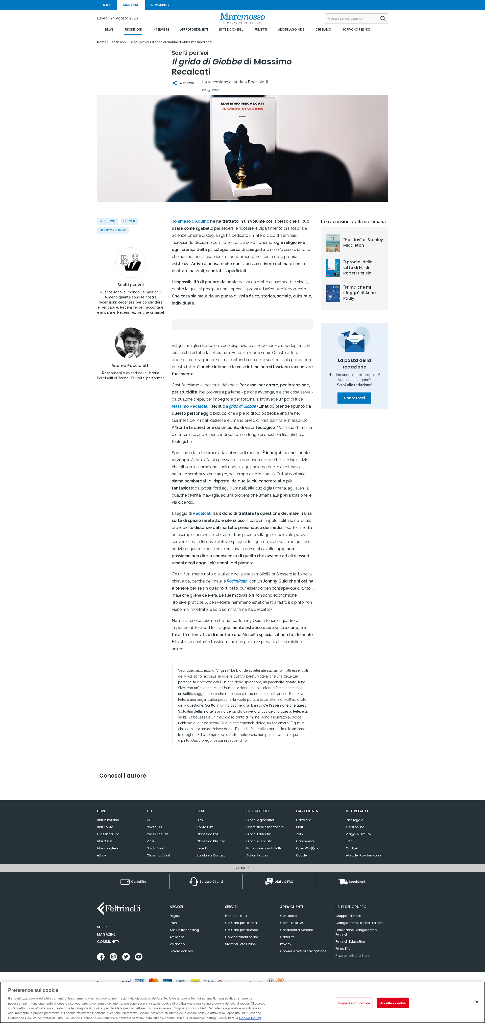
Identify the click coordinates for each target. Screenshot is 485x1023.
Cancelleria (305, 841)
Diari (299, 827)
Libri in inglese (107, 848)
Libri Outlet (104, 841)
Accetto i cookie (393, 1002)
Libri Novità (105, 827)
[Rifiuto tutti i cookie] (476, 1001)
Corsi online (355, 827)
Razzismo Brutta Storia (353, 956)
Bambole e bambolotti (263, 848)
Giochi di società (259, 841)
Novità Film (205, 827)
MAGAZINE (131, 5)
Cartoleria (303, 820)
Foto (349, 841)
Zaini (300, 834)
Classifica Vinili (159, 855)
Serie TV (202, 848)
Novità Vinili (155, 848)
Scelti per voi (130, 285)
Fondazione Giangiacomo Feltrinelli (356, 932)
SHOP (107, 5)
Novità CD (154, 827)
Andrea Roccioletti (130, 365)
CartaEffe (287, 937)
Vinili (150, 841)
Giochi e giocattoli (260, 820)
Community (108, 941)
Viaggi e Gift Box (358, 834)
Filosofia (129, 221)
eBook (101, 855)
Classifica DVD (208, 834)
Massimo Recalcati (113, 230)
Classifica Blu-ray (211, 841)
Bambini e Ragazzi (211, 855)
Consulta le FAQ (292, 923)
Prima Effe (342, 948)
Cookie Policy (250, 1017)
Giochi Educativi (259, 834)
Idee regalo (354, 820)
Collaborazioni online (241, 937)
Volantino (177, 944)
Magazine (106, 934)
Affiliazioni (177, 937)
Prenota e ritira (236, 916)
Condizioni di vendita (296, 930)
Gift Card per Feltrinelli (241, 923)
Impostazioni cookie (354, 1002)
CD (149, 820)
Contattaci (354, 398)
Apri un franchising (184, 930)
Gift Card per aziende (241, 930)
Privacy (285, 944)
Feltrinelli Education (350, 941)
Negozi (175, 916)
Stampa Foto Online (240, 944)
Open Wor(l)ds (307, 848)
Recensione (107, 221)
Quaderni (303, 855)
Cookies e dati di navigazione (303, 951)
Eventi (174, 923)
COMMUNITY (160, 5)
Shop (102, 926)
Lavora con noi (181, 951)
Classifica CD (157, 834)
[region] (242, 1002)
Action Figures (257, 855)
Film (200, 820)
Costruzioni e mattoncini (265, 827)
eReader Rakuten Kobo (363, 855)
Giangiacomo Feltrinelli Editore (358, 923)
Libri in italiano (108, 820)
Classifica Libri (108, 834)
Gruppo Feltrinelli (348, 916)
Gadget (352, 848)
